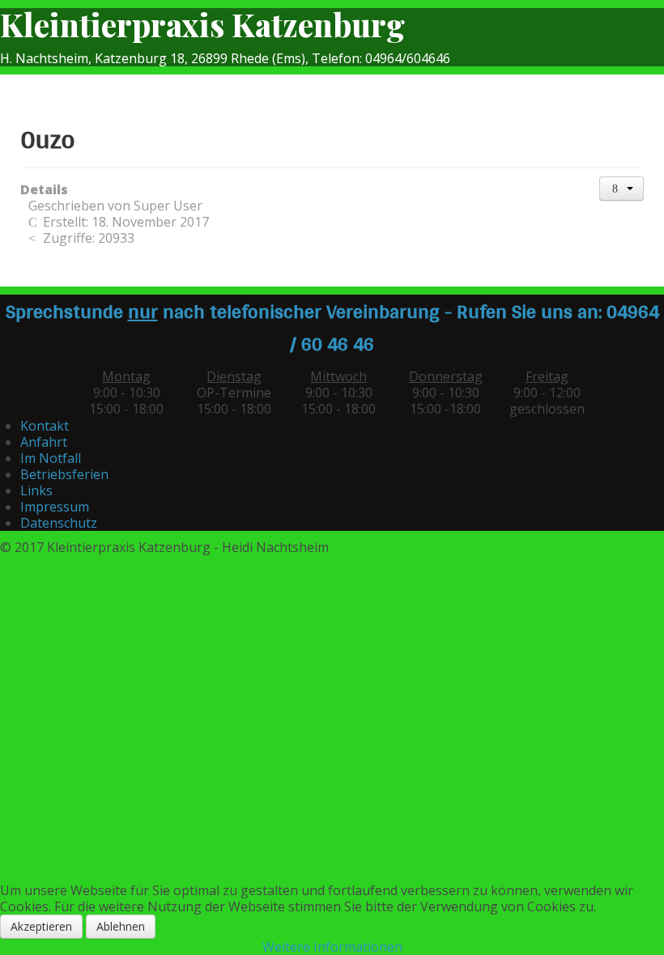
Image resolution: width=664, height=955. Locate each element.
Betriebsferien (64, 474)
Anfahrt (43, 442)
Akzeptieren (41, 926)
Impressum (54, 507)
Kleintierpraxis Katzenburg (202, 24)
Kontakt (44, 426)
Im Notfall (50, 458)
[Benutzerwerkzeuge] (622, 188)
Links (36, 490)
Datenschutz (58, 523)
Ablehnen (120, 926)
